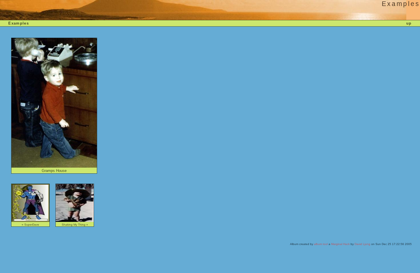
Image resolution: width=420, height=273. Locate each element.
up (409, 23)
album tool (321, 244)
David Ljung (362, 244)
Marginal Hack (340, 244)
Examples (18, 23)
